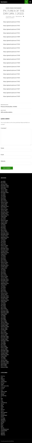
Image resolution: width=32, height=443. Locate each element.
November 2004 (5, 363)
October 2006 (4, 339)
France (12, 8)
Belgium (3, 378)
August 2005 (4, 356)
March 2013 (4, 261)
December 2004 (5, 361)
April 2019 (3, 199)
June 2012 (3, 270)
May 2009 (3, 318)
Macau (2, 404)
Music (2, 411)
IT (1, 397)
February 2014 (4, 245)
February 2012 (4, 276)
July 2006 (3, 342)
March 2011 (4, 291)
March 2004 (4, 364)
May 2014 (3, 242)
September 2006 (5, 340)
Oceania (3, 413)
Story (2, 425)
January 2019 (4, 203)
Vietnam (3, 432)
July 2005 (3, 357)
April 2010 (3, 307)
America (3, 376)
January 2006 (4, 349)
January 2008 (4, 328)
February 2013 (4, 262)
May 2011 (3, 289)
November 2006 (5, 337)
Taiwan (2, 427)
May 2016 (3, 219)
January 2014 (4, 247)
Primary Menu (30, 2)
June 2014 (3, 241)
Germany (3, 392)
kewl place (4, 2)
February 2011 (4, 293)
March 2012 (4, 275)
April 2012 (3, 273)
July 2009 (3, 315)
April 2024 (3, 188)
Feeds (2, 384)
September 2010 (5, 300)
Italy (2, 398)
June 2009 (3, 317)
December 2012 (5, 265)
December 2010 (5, 296)
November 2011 (5, 280)
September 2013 (5, 252)
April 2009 (3, 319)
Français (3, 387)
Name (2, 148)
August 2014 (4, 238)
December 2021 (5, 192)
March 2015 (4, 230)
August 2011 (4, 284)
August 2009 (4, 314)
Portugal (3, 418)
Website (3, 161)
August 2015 (4, 223)
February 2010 (4, 310)
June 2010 (3, 304)
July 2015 (3, 224)
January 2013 (4, 263)
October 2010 (4, 298)
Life (2, 399)
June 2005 (3, 358)
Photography (17, 8)
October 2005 (4, 353)
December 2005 (5, 350)
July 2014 (3, 240)
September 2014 (5, 237)
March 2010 (4, 308)
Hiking (2, 394)
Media (2, 406)
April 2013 (3, 259)
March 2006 (4, 346)
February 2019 (4, 202)
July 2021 (3, 194)
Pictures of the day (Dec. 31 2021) (9, 105)
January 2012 (4, 277)
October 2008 (4, 325)
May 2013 (3, 258)
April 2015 (3, 228)
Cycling (2, 380)
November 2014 (5, 234)
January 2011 (4, 294)
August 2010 (4, 301)
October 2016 (4, 213)
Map (2, 405)
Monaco (3, 409)
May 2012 (3, 272)
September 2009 (5, 312)
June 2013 (3, 256)
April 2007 (3, 331)
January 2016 (4, 222)
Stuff (2, 426)
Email (2, 154)
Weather (3, 433)
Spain (2, 423)
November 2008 (5, 324)
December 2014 (5, 233)
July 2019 (3, 195)
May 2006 (3, 344)
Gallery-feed (4, 391)
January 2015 (4, 231)
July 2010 (3, 303)
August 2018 (4, 205)
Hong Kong (3, 395)
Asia (2, 377)
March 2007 (4, 332)
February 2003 (4, 367)
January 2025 (4, 184)
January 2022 (4, 191)
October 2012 (4, 266)
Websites (3, 434)
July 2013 (3, 255)
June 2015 (3, 226)
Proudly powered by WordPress (7, 441)
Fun (2, 390)
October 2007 (4, 329)
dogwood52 (4, 381)
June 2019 (3, 196)
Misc (2, 408)
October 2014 (4, 235)
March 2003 (4, 365)
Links (2, 401)
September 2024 (5, 187)
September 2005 (5, 354)
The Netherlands (5, 429)
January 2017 (4, 210)
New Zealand (4, 412)
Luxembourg (4, 402)
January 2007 (4, 335)
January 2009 (4, 322)
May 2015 (3, 227)
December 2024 (5, 185)
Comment (4, 128)
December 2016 (5, 212)
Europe (8, 8)
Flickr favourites (5, 385)
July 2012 (3, 269)
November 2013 (5, 249)
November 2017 (5, 206)
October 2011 (4, 282)
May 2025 (3, 182)
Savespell (3, 419)
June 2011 (3, 287)
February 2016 (4, 220)
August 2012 (4, 268)
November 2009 (5, 311)
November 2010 (5, 297)
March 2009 (4, 321)
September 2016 (5, 215)
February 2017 (4, 209)
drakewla (19, 16)
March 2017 (4, 208)
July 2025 (3, 181)
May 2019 (3, 198)
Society (2, 422)
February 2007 (4, 333)
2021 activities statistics (6, 111)
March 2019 (4, 201)
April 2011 (3, 290)
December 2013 (5, 248)
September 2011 (5, 283)
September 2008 (5, 326)
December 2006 (5, 336)
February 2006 (4, 347)
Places (2, 416)
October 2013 (4, 251)
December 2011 (5, 279)
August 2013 (4, 254)
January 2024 (4, 189)
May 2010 (3, 305)
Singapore (3, 420)
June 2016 (3, 217)
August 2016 (4, 216)
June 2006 (3, 343)
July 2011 (3, 286)
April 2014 (3, 244)
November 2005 (5, 351)
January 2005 (4, 360)
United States (4, 430)
